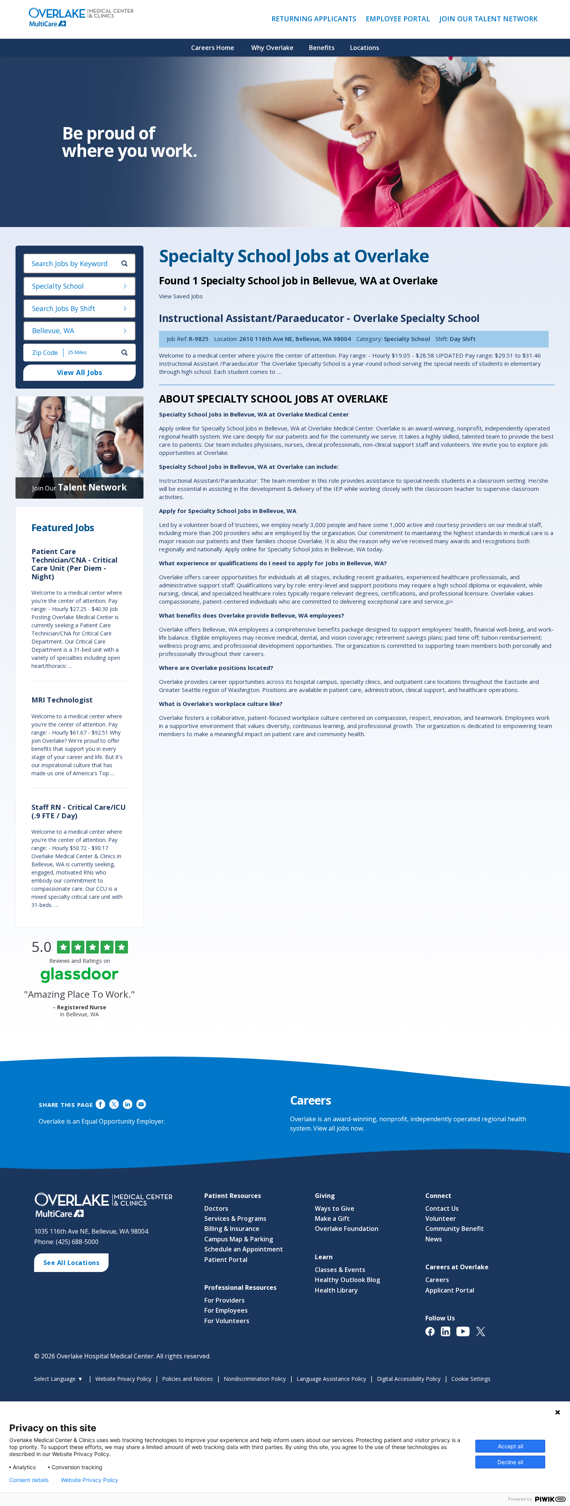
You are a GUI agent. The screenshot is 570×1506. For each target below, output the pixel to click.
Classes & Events (340, 1269)
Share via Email (141, 1104)
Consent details (28, 1480)
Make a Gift (332, 1218)
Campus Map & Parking (238, 1239)
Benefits (322, 47)
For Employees (226, 1310)
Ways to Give (334, 1208)
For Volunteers (226, 1321)
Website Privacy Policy (123, 1378)
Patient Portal (225, 1259)
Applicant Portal (449, 1290)
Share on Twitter (114, 1104)
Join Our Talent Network (488, 18)
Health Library (336, 1290)
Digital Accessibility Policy (408, 1378)
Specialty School (58, 286)
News (433, 1239)
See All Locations (71, 1262)
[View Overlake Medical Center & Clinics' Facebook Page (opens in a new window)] (433, 1335)
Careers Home (212, 47)
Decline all (510, 1462)
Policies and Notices (187, 1378)
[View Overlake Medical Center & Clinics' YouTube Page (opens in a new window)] (466, 1335)
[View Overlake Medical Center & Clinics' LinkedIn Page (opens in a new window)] (448, 1335)
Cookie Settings (471, 1378)
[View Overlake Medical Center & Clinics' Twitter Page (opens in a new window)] (483, 1335)
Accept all (510, 1446)
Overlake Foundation (346, 1228)
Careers (437, 1279)
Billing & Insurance (231, 1228)
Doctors (216, 1208)
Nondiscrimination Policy (255, 1378)
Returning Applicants (315, 19)
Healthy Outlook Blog (347, 1279)
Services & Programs (235, 1218)
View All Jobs (79, 372)
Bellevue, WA (53, 330)
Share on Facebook (100, 1104)
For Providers (224, 1300)
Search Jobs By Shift (63, 308)
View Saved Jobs (181, 296)
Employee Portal (400, 19)
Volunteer (440, 1218)
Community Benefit (454, 1228)
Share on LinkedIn (127, 1104)
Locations (364, 47)
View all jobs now (338, 1128)
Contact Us (442, 1208)
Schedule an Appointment (243, 1249)
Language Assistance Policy (331, 1378)
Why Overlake (272, 47)
